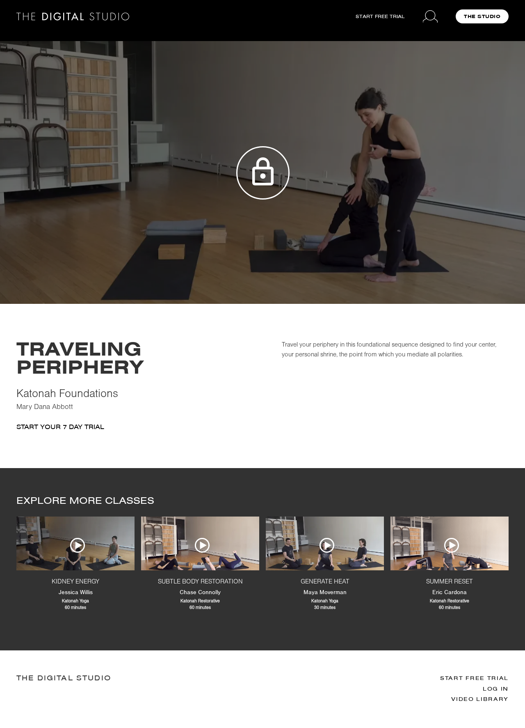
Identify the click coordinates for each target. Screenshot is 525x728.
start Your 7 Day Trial (60, 427)
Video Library (480, 699)
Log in (496, 688)
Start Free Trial (474, 678)
